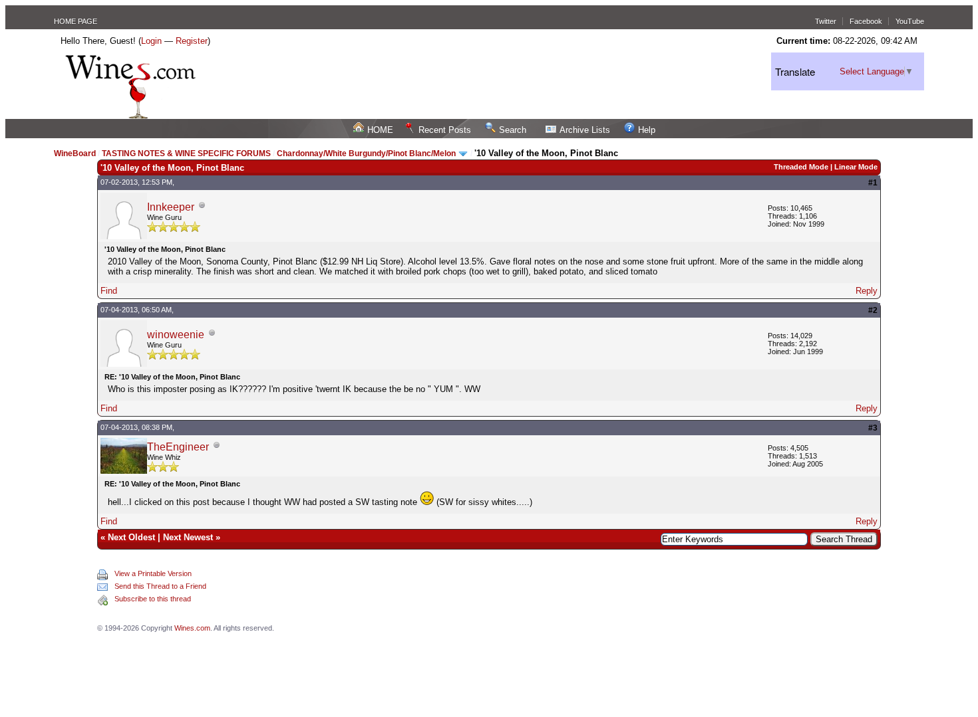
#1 (873, 182)
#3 (873, 428)
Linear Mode (856, 167)
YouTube (910, 21)
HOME (380, 130)
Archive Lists (585, 130)
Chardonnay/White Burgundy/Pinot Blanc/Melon (367, 153)
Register (192, 41)
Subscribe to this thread (152, 599)
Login (151, 41)
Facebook (866, 21)
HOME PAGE (75, 21)
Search (512, 130)
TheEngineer (178, 447)
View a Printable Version (153, 573)
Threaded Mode (801, 167)
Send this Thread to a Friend (160, 586)
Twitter (825, 21)
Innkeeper (170, 207)
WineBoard (75, 153)
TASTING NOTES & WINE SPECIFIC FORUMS (186, 153)
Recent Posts (444, 130)
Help (646, 130)
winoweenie (175, 334)
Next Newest (188, 537)
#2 (873, 310)
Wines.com (192, 628)
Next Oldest (131, 537)
